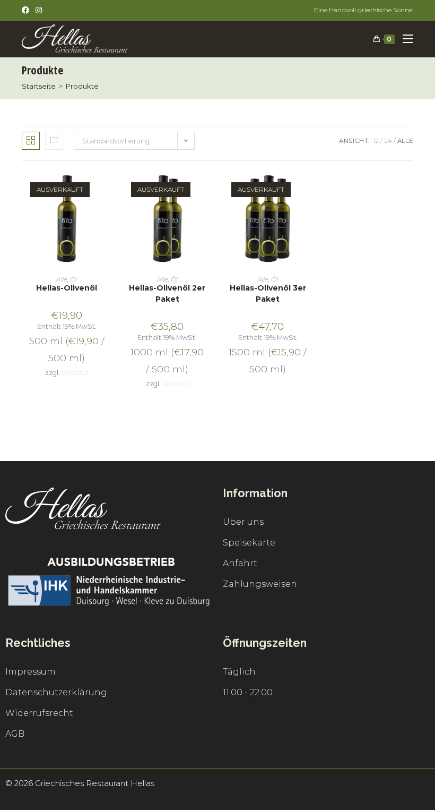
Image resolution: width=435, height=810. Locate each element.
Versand (75, 373)
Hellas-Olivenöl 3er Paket (268, 293)
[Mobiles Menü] (404, 39)
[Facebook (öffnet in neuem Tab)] (27, 10)
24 (388, 140)
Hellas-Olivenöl (66, 288)
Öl (73, 279)
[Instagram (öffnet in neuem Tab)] (38, 10)
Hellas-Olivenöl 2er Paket (167, 293)
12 (376, 140)
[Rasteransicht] (31, 141)
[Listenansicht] (54, 141)
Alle (405, 140)
